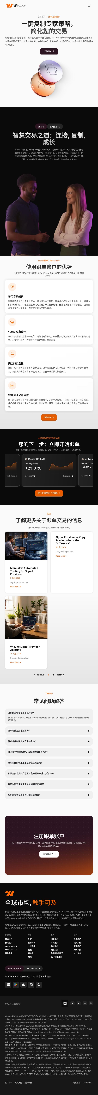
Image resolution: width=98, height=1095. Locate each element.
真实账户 (8, 939)
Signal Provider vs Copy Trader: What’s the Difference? (70, 540)
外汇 (30, 939)
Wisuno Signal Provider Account (25, 648)
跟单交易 (8, 953)
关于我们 (77, 939)
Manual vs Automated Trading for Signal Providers (24, 570)
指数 (30, 949)
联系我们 (77, 946)
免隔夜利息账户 (57, 953)
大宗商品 (31, 946)
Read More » (15, 586)
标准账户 (54, 939)
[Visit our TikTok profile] (91, 1003)
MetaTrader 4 (11, 946)
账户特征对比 (56, 956)
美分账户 (54, 946)
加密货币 (31, 942)
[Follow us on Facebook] (72, 1003)
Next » (60, 674)
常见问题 (77, 949)
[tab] (41, 127)
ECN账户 (54, 942)
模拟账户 (8, 942)
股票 (30, 956)
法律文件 (77, 942)
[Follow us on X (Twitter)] (79, 1003)
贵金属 (30, 953)
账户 (52, 935)
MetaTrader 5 (11, 949)
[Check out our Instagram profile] (85, 1003)
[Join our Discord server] (65, 1003)
